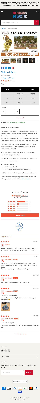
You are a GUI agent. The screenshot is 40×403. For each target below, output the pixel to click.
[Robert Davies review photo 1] (5, 306)
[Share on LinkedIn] (9, 68)
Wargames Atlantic (8, 78)
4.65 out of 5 (24, 196)
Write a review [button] (20, 215)
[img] (5, 242)
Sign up (28, 373)
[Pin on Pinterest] (13, 68)
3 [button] (20, 334)
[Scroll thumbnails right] (37, 60)
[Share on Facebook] (2, 68)
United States (19, 381)
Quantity (3, 107)
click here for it (26, 179)
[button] (5, 81)
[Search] (36, 22)
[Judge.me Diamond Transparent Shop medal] (19, 226)
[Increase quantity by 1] (17, 111)
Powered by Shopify (20, 399)
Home (3, 28)
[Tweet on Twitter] (5, 68)
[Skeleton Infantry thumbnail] (5, 60)
